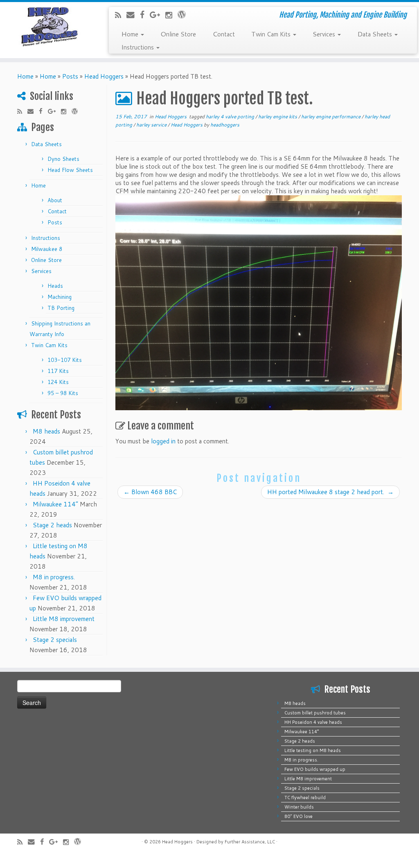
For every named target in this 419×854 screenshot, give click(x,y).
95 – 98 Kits (62, 393)
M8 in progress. (54, 577)
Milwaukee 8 (46, 249)
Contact (223, 33)
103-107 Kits (64, 360)
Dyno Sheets (63, 159)
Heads (55, 285)
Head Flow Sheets (70, 170)
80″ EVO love (298, 816)
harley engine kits (278, 116)
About (54, 200)
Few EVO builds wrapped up (314, 769)
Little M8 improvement (64, 619)
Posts (70, 76)
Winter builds (299, 807)
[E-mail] (133, 14)
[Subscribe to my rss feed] (120, 14)
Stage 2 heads (52, 525)
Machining (59, 296)
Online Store (178, 33)
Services (325, 33)
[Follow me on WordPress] (184, 14)
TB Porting (60, 308)
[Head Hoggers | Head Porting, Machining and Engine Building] (49, 26)
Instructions (138, 47)
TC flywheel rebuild (305, 797)
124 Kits (58, 382)
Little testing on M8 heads (312, 750)
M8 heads (46, 431)
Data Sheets (375, 33)
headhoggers (224, 124)
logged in (163, 441)
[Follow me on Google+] (157, 14)
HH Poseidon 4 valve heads (313, 722)
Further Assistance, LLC (250, 841)
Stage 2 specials (55, 639)
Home (130, 33)
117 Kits (58, 371)
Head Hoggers (104, 76)
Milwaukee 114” (55, 504)
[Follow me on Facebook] (145, 14)
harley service (152, 124)
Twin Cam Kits (271, 33)
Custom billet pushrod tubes (315, 712)
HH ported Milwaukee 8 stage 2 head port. (330, 492)
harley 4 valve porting (230, 116)
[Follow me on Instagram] (171, 14)
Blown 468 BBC (150, 492)
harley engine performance (331, 116)
